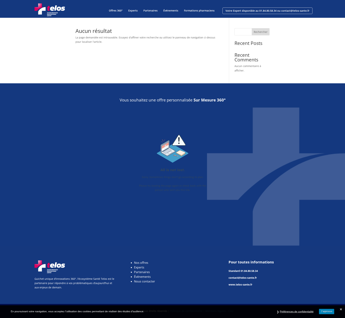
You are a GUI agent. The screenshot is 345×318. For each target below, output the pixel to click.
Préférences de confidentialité (297, 311)
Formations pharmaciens (199, 10)
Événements (170, 10)
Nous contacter (144, 281)
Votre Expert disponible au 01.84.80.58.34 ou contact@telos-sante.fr (267, 10)
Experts (133, 10)
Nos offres (141, 263)
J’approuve (326, 311)
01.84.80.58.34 (249, 271)
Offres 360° (116, 10)
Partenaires (150, 10)
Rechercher (261, 32)
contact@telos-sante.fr (243, 277)
